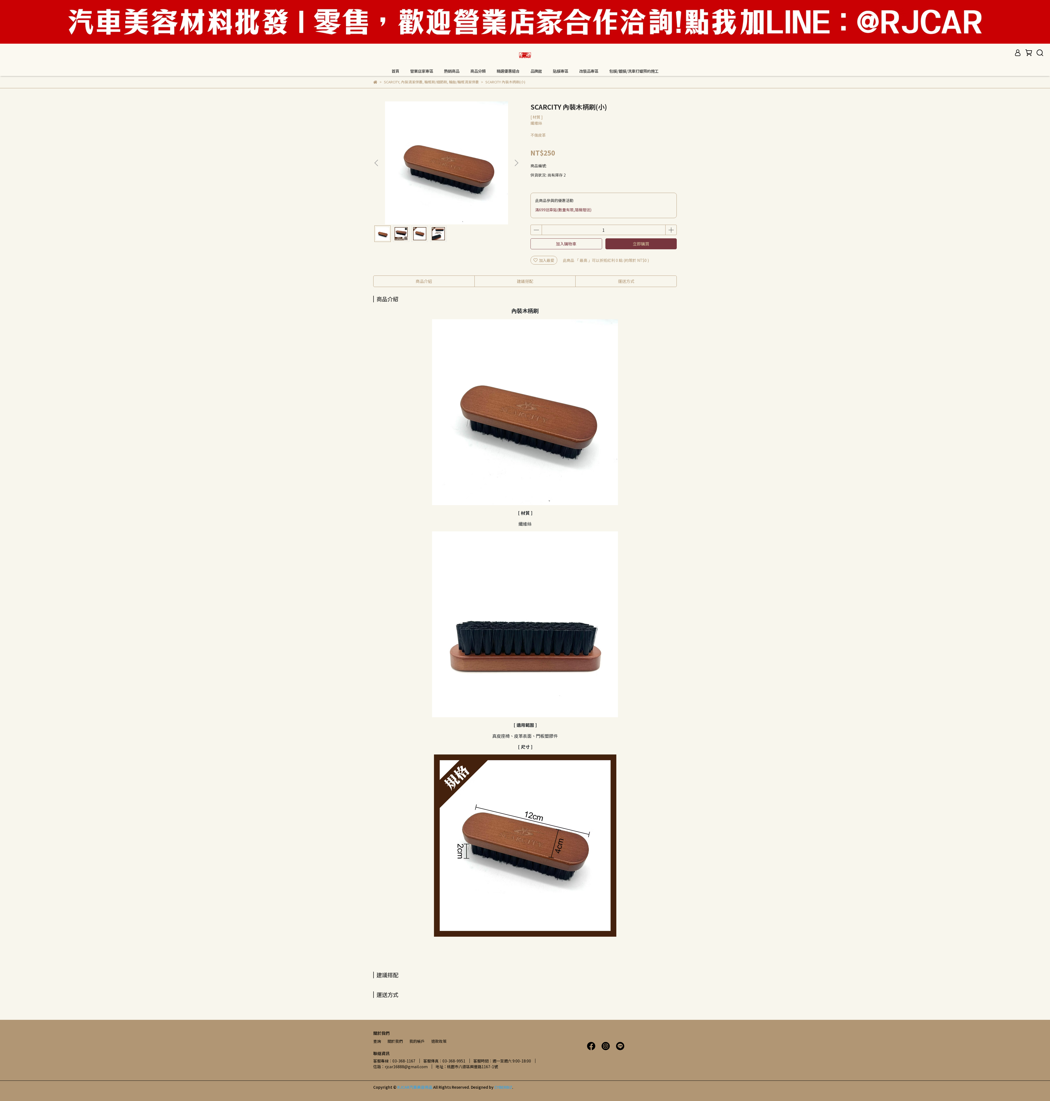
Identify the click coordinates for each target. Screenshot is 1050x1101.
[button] (516, 163)
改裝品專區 (588, 71)
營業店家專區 (421, 71)
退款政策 (439, 1041)
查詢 (377, 1041)
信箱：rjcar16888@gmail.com (400, 1066)
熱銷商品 (451, 71)
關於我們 (395, 1041)
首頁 (395, 71)
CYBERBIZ (503, 1087)
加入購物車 (566, 244)
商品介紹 (424, 281)
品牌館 (536, 71)
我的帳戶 (417, 1041)
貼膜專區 (560, 71)
